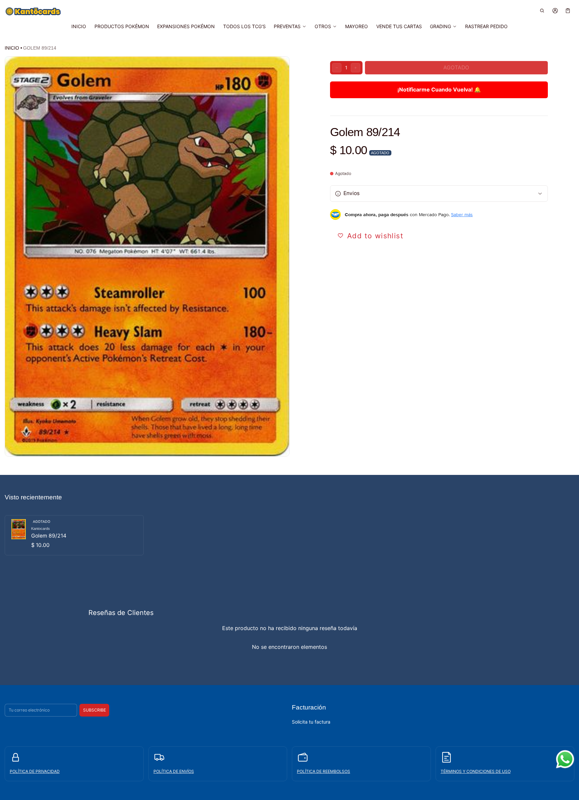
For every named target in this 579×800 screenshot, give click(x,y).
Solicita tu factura (311, 722)
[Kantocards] (33, 11)
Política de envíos (173, 771)
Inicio (12, 48)
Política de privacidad (35, 771)
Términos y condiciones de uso (476, 771)
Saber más (462, 214)
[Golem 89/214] (74, 535)
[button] (542, 10)
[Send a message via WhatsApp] (565, 759)
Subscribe (94, 710)
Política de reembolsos (323, 771)
